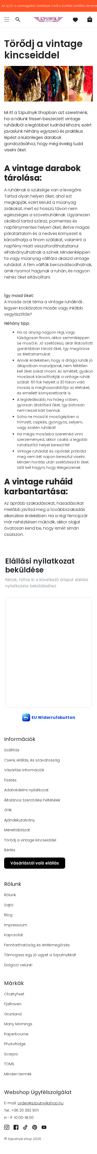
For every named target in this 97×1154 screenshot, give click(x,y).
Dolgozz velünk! (18, 965)
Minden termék (18, 1074)
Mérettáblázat (17, 830)
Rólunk (10, 894)
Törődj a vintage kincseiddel (30, 840)
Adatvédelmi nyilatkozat (26, 790)
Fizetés (10, 780)
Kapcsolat (13, 934)
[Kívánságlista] (75, 19)
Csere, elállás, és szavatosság (32, 760)
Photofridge (15, 1044)
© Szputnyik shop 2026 (22, 1139)
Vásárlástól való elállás (34, 863)
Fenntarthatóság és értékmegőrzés (37, 945)
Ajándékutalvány (19, 820)
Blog (8, 914)
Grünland (12, 1014)
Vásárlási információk (24, 770)
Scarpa (11, 1054)
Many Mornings (18, 1024)
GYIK (8, 810)
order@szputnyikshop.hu (40, 1103)
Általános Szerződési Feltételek (32, 800)
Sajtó (8, 905)
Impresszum (15, 925)
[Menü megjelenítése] (7, 19)
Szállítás (11, 750)
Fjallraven (12, 1004)
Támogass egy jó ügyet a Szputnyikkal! (40, 954)
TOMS (9, 1064)
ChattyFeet (14, 994)
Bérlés (9, 850)
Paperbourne (16, 1034)
